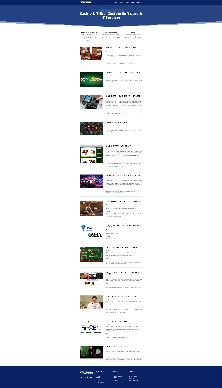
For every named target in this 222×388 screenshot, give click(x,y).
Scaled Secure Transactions (118, 379)
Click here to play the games (117, 166)
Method (132, 2)
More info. (127, 113)
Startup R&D (115, 380)
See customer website (119, 192)
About (137, 2)
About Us (98, 377)
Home (111, 2)
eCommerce (115, 377)
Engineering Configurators (118, 376)
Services (121, 2)
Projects (127, 2)
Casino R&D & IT (116, 374)
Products (115, 2)
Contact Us (98, 380)
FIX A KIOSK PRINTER (100, 382)
